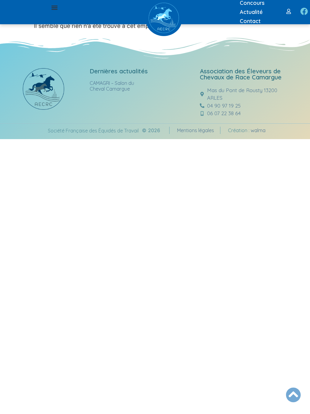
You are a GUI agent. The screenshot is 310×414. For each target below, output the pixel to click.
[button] (55, 8)
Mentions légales (195, 130)
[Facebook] (304, 11)
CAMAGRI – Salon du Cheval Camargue (112, 86)
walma (258, 130)
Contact (250, 21)
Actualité (251, 11)
